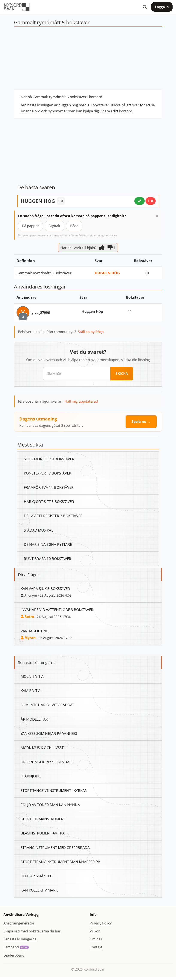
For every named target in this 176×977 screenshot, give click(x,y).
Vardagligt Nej (35, 630)
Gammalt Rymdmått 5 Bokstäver (44, 272)
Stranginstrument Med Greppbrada (55, 847)
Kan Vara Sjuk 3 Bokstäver (45, 588)
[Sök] (144, 7)
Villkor (95, 931)
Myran (30, 637)
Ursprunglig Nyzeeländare (47, 761)
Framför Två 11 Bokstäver (49, 487)
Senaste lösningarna (19, 939)
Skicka (121, 373)
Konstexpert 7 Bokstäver (47, 473)
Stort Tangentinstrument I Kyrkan (54, 790)
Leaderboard (13, 955)
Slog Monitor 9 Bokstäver (49, 458)
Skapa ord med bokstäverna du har (32, 931)
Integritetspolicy (107, 235)
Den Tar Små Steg (37, 875)
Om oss (96, 939)
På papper (30, 225)
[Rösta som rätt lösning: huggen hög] (139, 201)
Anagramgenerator (19, 923)
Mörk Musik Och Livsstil (44, 747)
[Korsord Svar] (16, 7)
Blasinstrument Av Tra (43, 833)
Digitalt (54, 225)
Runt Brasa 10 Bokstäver (47, 558)
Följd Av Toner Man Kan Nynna (50, 804)
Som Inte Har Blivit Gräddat (47, 704)
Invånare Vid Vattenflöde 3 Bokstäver (57, 609)
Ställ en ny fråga (91, 331)
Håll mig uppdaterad (81, 401)
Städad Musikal (38, 530)
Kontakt (96, 947)
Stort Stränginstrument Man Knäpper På (60, 861)
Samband (15, 947)
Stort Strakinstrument (43, 818)
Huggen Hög (107, 272)
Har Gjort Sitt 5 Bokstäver (49, 501)
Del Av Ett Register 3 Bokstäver (53, 515)
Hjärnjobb (31, 775)
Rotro (29, 616)
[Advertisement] (88, 59)
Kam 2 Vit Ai (31, 690)
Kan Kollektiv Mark (39, 890)
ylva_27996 (41, 312)
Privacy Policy (101, 923)
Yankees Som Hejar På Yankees (49, 733)
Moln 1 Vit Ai (33, 676)
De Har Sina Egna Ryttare (48, 544)
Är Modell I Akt (35, 719)
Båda (74, 225)
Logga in (162, 7)
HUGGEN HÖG (38, 201)
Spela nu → (141, 421)
